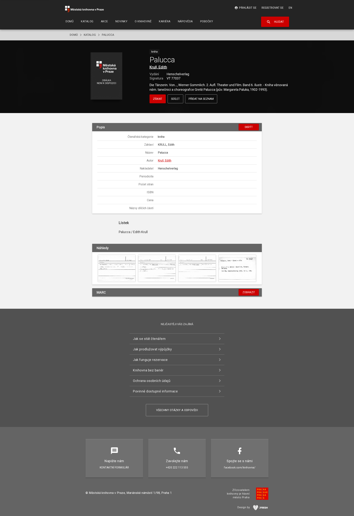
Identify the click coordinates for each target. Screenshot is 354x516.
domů (74, 35)
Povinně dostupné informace (155, 391)
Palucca (108, 35)
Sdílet (175, 99)
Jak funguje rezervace (150, 360)
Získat (157, 99)
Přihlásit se (245, 7)
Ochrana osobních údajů (151, 381)
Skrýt (249, 127)
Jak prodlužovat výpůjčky (152, 349)
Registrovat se (273, 7)
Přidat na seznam (201, 99)
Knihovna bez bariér (148, 370)
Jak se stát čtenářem (149, 339)
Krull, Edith (158, 67)
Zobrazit (248, 292)
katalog (90, 35)
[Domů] (84, 9)
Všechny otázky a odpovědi (177, 410)
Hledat (275, 22)
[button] (106, 76)
